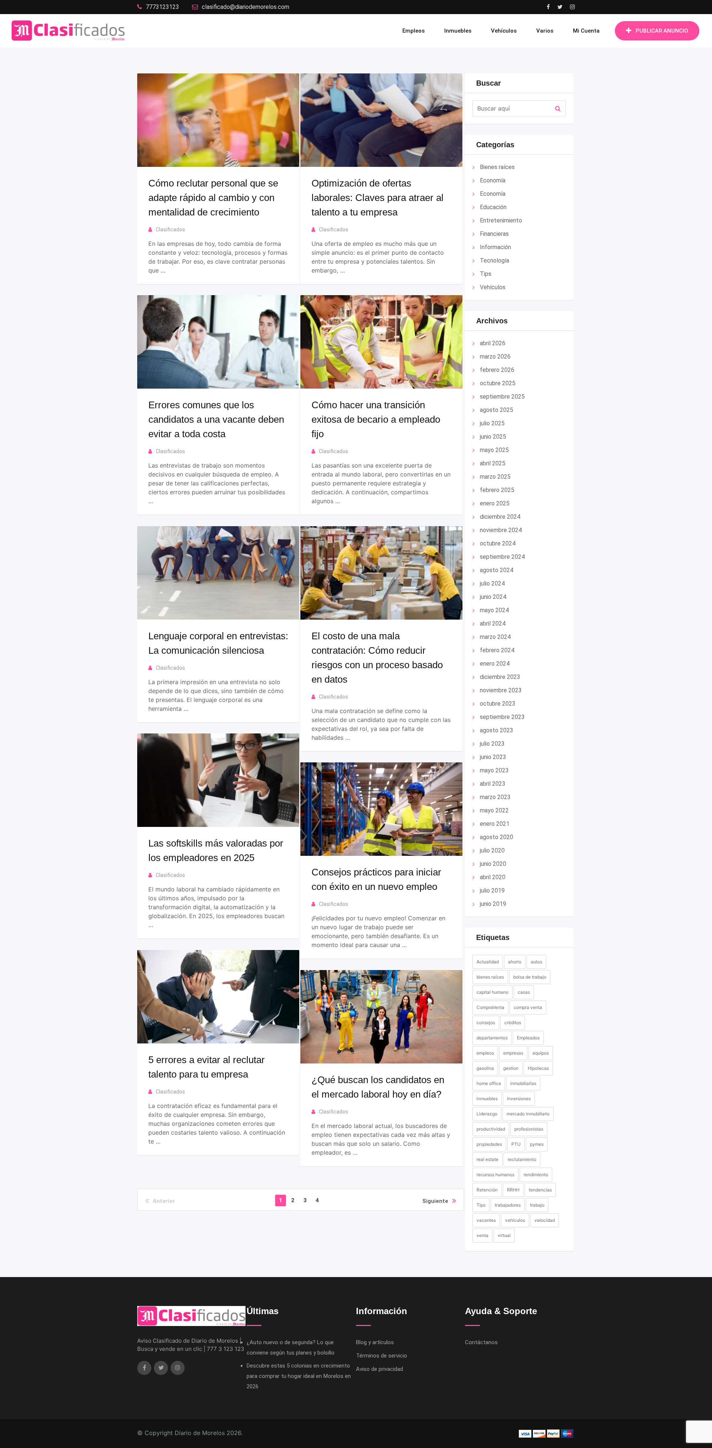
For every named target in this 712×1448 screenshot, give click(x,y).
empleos (485, 1053)
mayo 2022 (494, 810)
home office (489, 1083)
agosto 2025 (496, 409)
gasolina (485, 1068)
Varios (544, 30)
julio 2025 (492, 423)
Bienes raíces (497, 167)
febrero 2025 (497, 490)
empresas (513, 1053)
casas (524, 992)
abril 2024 (492, 623)
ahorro (514, 961)
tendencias (540, 1190)
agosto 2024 (496, 570)
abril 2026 (492, 343)
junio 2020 (493, 863)
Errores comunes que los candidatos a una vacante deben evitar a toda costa (216, 419)
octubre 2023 (497, 703)
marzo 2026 (495, 356)
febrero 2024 (497, 650)
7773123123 (162, 6)
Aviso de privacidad (379, 1369)
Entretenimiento (501, 220)
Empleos (413, 30)
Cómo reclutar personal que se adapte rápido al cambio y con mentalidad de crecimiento (213, 198)
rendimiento (536, 1174)
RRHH (513, 1190)
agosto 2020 (496, 837)
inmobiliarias (523, 1083)
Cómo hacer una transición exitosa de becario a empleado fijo (376, 419)
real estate (487, 1159)
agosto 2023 (496, 730)
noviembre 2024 (501, 530)
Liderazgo (487, 1113)
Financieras (494, 233)
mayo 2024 (494, 610)
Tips (485, 273)
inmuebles (487, 1098)
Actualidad (488, 961)
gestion (510, 1068)
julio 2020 (492, 850)
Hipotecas (538, 1068)
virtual (504, 1235)
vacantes (486, 1220)
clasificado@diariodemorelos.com (245, 6)
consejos (486, 1022)
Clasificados (170, 229)
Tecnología (494, 260)
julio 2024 (492, 583)
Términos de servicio (381, 1355)
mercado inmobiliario (528, 1113)
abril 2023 (492, 783)
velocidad (544, 1220)
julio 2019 (492, 890)
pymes (537, 1144)
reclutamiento (522, 1159)
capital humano (492, 992)
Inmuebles (457, 30)
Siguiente (435, 1201)
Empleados (528, 1037)
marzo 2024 (495, 636)
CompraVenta (490, 1007)
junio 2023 (493, 757)
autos (536, 961)
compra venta (528, 1007)
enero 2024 (495, 663)
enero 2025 (495, 503)
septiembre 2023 (502, 716)
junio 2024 (493, 596)
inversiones (519, 1098)
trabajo (537, 1205)
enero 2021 (495, 823)
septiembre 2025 (502, 396)
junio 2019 (493, 903)
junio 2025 (493, 436)
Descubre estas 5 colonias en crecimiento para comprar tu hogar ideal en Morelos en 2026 (299, 1376)
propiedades (489, 1144)
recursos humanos (495, 1174)
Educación (493, 207)
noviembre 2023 (501, 690)
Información (495, 247)
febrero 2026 (497, 369)
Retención (487, 1190)
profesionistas (528, 1129)
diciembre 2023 (500, 676)
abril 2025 (492, 463)
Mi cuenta (586, 30)
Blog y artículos (375, 1342)
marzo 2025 (495, 476)
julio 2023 (492, 743)
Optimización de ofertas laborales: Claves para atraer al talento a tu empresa (378, 198)
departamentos (492, 1037)
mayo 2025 (494, 449)
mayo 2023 (494, 770)
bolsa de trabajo (529, 977)
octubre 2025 (497, 383)
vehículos (515, 1220)
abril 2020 (492, 877)
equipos (541, 1053)
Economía (492, 180)
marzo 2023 (495, 797)
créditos (512, 1022)
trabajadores (508, 1205)
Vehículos (504, 30)
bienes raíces (490, 977)
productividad (491, 1129)
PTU (516, 1144)
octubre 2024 (497, 543)
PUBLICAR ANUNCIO (662, 30)
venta (482, 1235)
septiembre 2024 (502, 556)
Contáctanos (481, 1342)
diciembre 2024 (500, 516)
